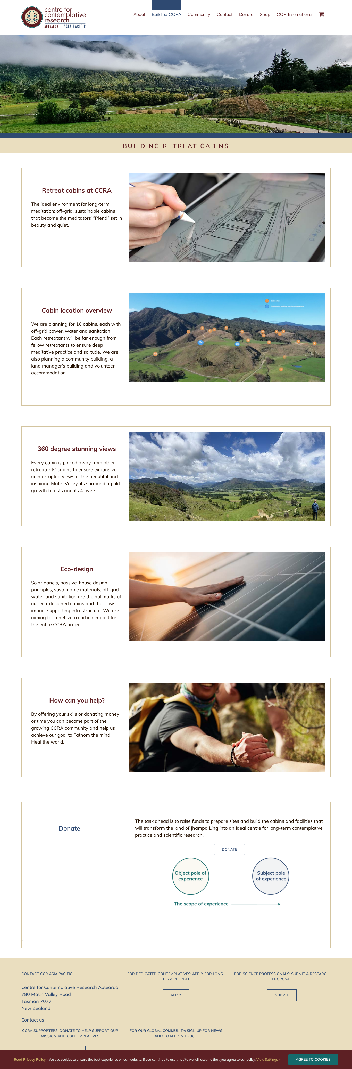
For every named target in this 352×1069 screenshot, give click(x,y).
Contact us (32, 1020)
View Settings (267, 1059)
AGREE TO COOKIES (313, 1059)
